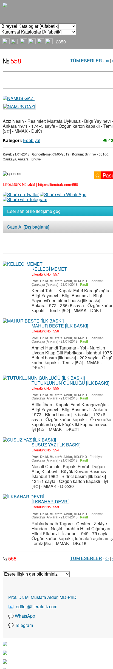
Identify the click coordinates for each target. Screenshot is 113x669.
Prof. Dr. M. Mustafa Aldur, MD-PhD (59, 280)
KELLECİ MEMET (49, 269)
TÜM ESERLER (86, 60)
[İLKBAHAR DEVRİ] (23, 496)
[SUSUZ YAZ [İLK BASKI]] (29, 439)
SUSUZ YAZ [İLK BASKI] (56, 445)
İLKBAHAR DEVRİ (50, 501)
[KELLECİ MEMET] (23, 264)
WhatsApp (25, 616)
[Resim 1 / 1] (19, 98)
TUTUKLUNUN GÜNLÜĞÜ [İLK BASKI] (70, 383)
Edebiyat (31, 140)
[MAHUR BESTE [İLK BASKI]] (33, 320)
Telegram (24, 625)
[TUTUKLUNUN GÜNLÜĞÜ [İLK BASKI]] (44, 378)
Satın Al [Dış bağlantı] (28, 227)
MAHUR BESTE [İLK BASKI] (60, 326)
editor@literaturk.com (36, 606)
